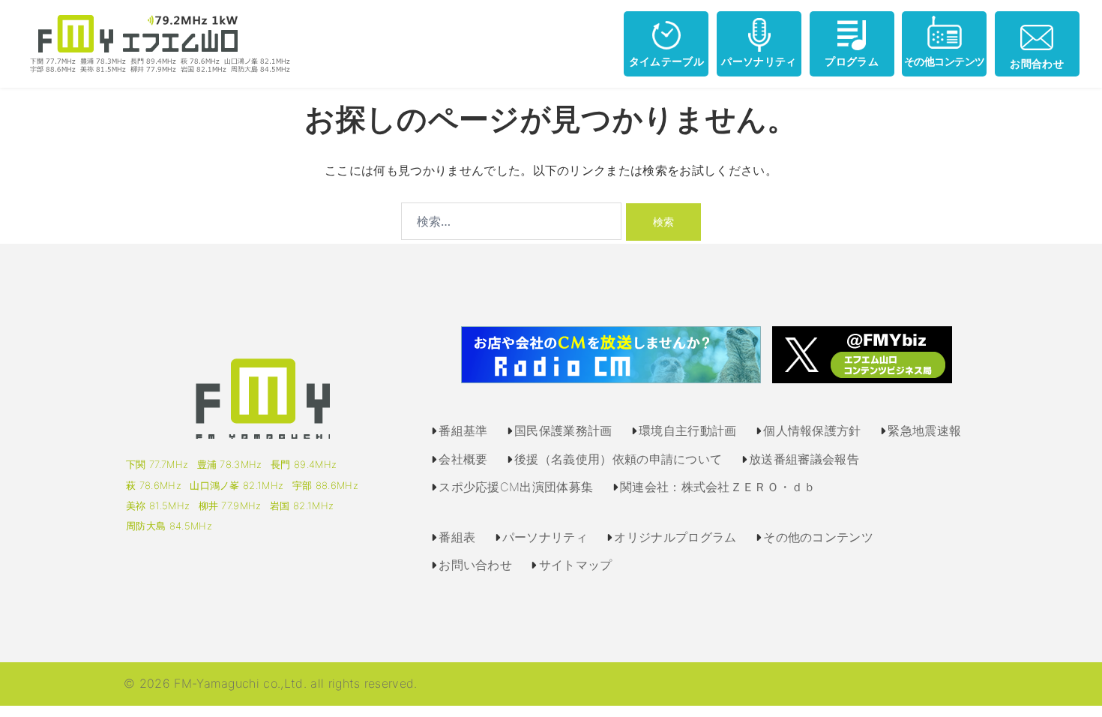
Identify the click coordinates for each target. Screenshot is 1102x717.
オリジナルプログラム (675, 537)
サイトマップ (575, 564)
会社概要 (463, 459)
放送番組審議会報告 (804, 459)
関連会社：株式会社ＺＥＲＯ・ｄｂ (718, 486)
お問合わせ (1037, 63)
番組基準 (463, 430)
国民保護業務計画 (563, 430)
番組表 (457, 537)
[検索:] (511, 221)
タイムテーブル (666, 61)
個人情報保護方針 (812, 430)
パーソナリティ (758, 61)
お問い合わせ (475, 564)
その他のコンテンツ (818, 537)
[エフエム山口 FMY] (154, 42)
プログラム (852, 61)
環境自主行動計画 (688, 430)
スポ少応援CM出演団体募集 (516, 486)
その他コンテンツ (944, 61)
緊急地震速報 (924, 430)
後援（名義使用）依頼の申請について (618, 459)
